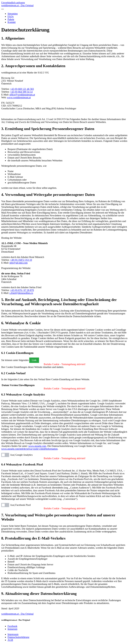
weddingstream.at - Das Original (17, 613)
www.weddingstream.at (19, 97)
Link (34, 360)
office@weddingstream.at (22, 94)
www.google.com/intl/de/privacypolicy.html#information (29, 449)
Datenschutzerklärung (18, 637)
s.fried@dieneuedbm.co (21, 293)
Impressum (13, 634)
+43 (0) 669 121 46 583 (22, 89)
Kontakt (12, 22)
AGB (10, 640)
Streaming (13, 13)
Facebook (12, 626)
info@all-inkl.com (18, 262)
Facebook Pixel (23, 505)
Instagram (12, 629)
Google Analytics (24, 454)
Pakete (11, 19)
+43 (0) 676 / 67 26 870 (22, 290)
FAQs (11, 16)
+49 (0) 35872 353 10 (21, 260)
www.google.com (37, 446)
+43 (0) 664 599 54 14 (21, 91)
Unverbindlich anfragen (13, 2)
